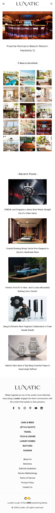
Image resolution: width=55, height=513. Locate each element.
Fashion (27, 450)
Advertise (27, 464)
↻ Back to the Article (27, 63)
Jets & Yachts (27, 427)
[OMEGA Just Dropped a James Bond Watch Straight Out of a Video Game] (27, 192)
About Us (27, 459)
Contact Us (27, 487)
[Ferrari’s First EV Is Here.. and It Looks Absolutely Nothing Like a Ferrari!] (27, 270)
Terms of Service (27, 478)
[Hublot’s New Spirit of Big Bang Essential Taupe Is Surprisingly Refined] (27, 348)
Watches (27, 446)
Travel (27, 432)
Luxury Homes (27, 441)
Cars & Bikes (27, 422)
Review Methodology (27, 473)
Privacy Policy (27, 482)
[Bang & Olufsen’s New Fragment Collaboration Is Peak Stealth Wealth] (27, 309)
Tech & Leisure (27, 436)
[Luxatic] (27, 3)
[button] (51, 3)
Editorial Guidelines (27, 468)
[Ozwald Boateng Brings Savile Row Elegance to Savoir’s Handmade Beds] (27, 231)
